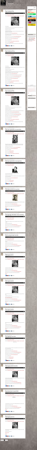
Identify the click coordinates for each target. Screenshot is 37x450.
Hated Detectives (7, 234)
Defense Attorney (8, 390)
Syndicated (17, 234)
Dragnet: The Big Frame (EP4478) (10, 51)
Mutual (10, 213)
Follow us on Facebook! (31, 107)
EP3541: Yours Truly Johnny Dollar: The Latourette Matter (13, 129)
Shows (11, 4)
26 (30, 91)
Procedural (12, 10)
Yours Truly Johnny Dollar (12, 128)
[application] (15, 13)
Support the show (7, 432)
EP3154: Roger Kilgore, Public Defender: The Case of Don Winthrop (14, 214)
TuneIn (22, 193)
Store (22, 4)
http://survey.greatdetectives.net (14, 38)
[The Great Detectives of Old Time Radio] (3, 2)
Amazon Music (14, 193)
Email (11, 55)
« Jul (28, 93)
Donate (20, 4)
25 (29, 91)
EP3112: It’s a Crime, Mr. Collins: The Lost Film (11, 235)
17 (28, 90)
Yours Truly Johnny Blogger (7, 91)
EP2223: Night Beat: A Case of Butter (10, 336)
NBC (7, 10)
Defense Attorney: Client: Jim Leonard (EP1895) (11, 391)
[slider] (24, 13)
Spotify (12, 193)
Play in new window (9, 14)
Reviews (14, 4)
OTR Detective (9, 10)
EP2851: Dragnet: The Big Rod (9, 281)
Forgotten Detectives (7, 213)
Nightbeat (7, 335)
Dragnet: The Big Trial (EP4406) (9, 90)
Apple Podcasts (9, 55)
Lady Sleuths (14, 390)
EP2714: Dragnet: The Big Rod (9, 309)
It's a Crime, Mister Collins (11, 234)
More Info (34, 40)
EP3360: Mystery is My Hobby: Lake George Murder (12, 189)
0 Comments (10, 91)
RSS (13, 55)
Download (13, 14)
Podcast (11, 10)
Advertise (18, 4)
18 (29, 90)
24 (28, 91)
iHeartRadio (18, 193)
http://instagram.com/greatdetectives (15, 119)
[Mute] (22, 13)
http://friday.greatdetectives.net (8, 297)
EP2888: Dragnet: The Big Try (9, 254)
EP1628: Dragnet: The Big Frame (9, 416)
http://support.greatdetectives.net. (17, 36)
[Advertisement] (31, 29)
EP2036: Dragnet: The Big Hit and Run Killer (11, 365)
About (9, 4)
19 (30, 90)
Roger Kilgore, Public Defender (16, 213)
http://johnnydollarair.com (17, 147)
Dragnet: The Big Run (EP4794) (9, 11)
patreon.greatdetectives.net (14, 73)
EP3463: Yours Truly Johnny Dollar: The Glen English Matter (13, 161)
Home (6, 4)
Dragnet (6, 10)
